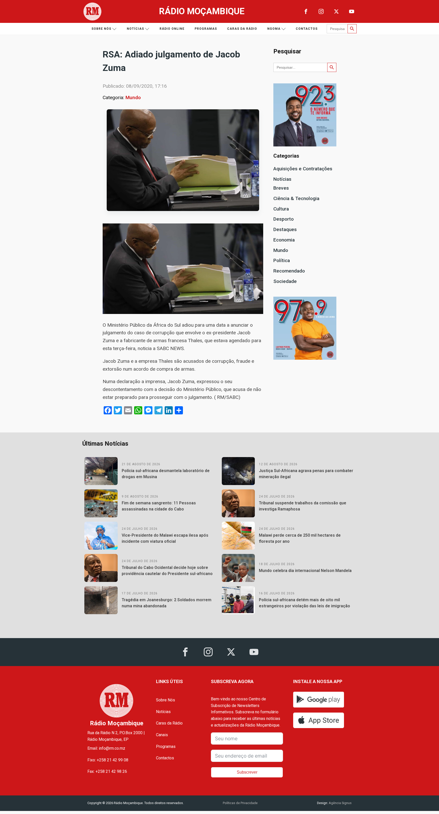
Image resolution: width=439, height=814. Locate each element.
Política (281, 260)
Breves (281, 188)
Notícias (135, 29)
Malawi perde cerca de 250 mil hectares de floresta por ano (300, 538)
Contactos (307, 29)
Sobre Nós (165, 700)
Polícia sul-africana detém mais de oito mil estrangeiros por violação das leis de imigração (304, 602)
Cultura (281, 209)
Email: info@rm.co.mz (106, 748)
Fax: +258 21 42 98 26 (107, 771)
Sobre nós (101, 29)
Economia (284, 240)
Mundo (133, 97)
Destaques (285, 229)
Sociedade (285, 281)
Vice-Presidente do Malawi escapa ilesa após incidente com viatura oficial (165, 538)
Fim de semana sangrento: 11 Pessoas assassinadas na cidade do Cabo (159, 506)
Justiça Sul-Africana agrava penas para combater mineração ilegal (306, 473)
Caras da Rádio (242, 29)
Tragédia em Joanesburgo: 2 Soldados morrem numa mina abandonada (166, 602)
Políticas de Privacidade (240, 803)
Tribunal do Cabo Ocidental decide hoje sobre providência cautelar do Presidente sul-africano (167, 570)
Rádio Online (172, 29)
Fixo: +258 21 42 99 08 (107, 760)
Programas (206, 29)
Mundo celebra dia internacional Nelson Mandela (305, 570)
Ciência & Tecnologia (296, 198)
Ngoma (273, 29)
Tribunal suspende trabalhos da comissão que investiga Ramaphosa (302, 506)
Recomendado (289, 271)
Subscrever (247, 772)
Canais (162, 734)
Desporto (283, 219)
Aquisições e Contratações (302, 169)
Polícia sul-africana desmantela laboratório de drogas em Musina (166, 473)
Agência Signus (340, 803)
